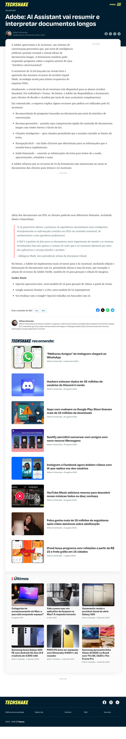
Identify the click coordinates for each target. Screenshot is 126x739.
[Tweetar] (110, 33)
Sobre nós (39, 712)
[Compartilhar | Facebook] (106, 33)
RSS (85, 712)
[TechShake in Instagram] (111, 702)
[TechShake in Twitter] (117, 702)
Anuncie (107, 712)
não (43, 311)
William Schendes (26, 321)
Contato (67, 712)
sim (36, 311)
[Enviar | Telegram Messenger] (119, 33)
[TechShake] (17, 4)
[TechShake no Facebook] (104, 702)
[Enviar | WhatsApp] (114, 33)
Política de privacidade (14, 712)
